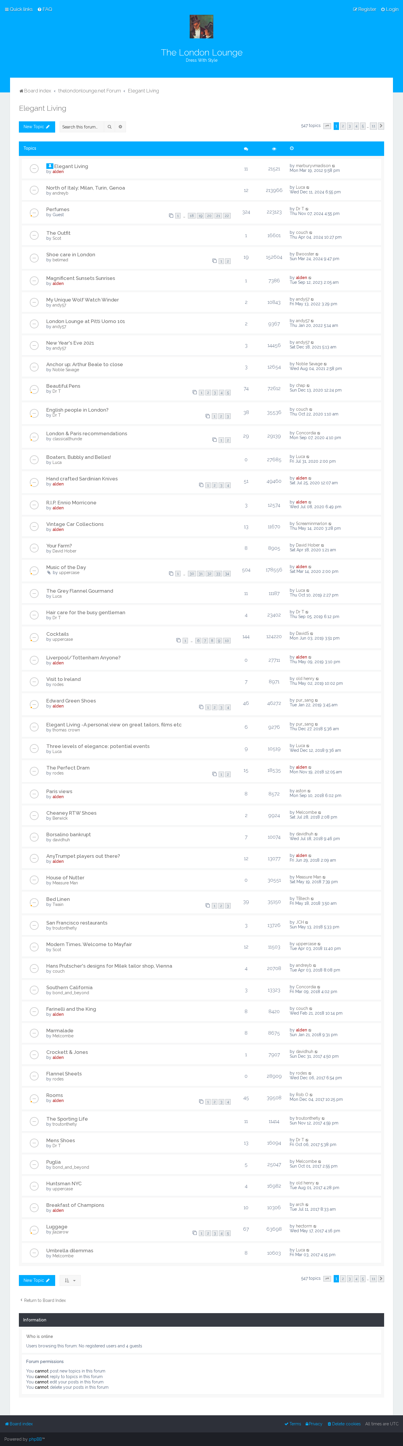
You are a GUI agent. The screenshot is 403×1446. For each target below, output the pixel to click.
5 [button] (363, 126)
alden (58, 171)
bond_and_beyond (71, 992)
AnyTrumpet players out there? (83, 856)
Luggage (57, 1227)
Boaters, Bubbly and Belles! (78, 457)
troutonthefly (65, 928)
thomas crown (66, 730)
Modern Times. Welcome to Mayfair (89, 944)
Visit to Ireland (63, 679)
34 (227, 573)
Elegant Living (42, 108)
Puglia (53, 1162)
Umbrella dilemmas (69, 1250)
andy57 (59, 305)
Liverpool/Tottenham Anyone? (83, 658)
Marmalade (59, 1030)
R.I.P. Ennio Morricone (71, 503)
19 (200, 215)
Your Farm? (59, 546)
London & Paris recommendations (86, 433)
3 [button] (350, 126)
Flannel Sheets (64, 1074)
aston (301, 790)
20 (209, 215)
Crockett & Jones (67, 1052)
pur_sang (305, 700)
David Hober (64, 551)
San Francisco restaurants (76, 923)
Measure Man (65, 883)
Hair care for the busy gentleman (85, 612)
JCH (300, 922)
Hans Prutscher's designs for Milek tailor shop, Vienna (109, 966)
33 (218, 573)
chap (300, 385)
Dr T (300, 208)
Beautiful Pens (63, 386)
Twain (58, 904)
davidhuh (61, 839)
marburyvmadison (313, 165)
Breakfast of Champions (75, 1205)
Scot (57, 238)
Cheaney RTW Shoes (71, 813)
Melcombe (306, 812)
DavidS (302, 633)
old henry (305, 678)
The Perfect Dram (68, 768)
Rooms (54, 1095)
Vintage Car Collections (75, 524)
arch (300, 1204)
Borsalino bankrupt (68, 834)
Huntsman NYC (64, 1183)
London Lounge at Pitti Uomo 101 (85, 321)
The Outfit (58, 233)
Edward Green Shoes (71, 701)
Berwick (60, 818)
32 (209, 573)
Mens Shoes (60, 1140)
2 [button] (343, 126)
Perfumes (57, 209)
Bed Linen (58, 899)
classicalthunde (67, 438)
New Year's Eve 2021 (70, 343)
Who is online (39, 1336)
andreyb (60, 193)
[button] (327, 126)
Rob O (302, 1094)
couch (302, 232)
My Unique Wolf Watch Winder (82, 300)
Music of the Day (66, 567)
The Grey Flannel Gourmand (79, 591)
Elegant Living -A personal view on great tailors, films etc (114, 725)
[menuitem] (44, 9)
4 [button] (356, 126)
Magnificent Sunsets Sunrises (80, 278)
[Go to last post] (334, 165)
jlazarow (60, 1232)
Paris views (59, 791)
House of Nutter (65, 878)
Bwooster (305, 254)
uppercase (69, 572)
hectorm (304, 1226)
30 (192, 573)
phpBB (35, 1439)
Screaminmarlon (311, 523)
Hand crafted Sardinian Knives (82, 479)
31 (201, 573)
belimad (60, 259)
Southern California (69, 987)
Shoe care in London (70, 254)
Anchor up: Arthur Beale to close (84, 364)
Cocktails (57, 634)
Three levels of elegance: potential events (98, 746)
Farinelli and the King (71, 1009)
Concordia (306, 433)
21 (218, 215)
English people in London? (77, 410)
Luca (300, 187)
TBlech (302, 898)
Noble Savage (66, 369)
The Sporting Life (67, 1119)
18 (192, 215)
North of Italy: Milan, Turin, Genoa (85, 188)
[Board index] (201, 26)
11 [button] (373, 126)
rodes (58, 684)
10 (227, 640)
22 (227, 215)
